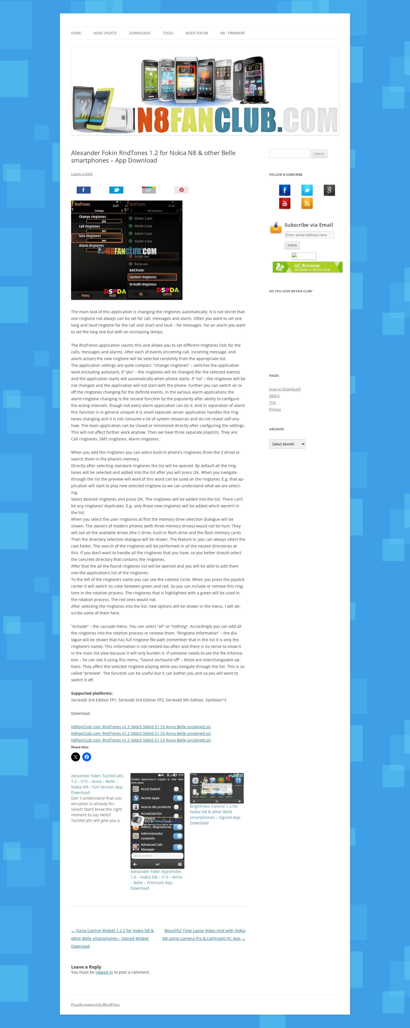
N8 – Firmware (232, 33)
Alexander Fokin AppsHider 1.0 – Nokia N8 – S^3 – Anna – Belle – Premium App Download (156, 880)
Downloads (140, 33)
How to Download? (285, 389)
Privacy (275, 409)
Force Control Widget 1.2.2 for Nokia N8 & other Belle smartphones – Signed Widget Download (112, 938)
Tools (168, 33)
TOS (272, 402)
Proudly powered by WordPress (95, 1004)
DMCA (274, 395)
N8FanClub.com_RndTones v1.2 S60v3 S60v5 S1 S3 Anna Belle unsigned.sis (141, 726)
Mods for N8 (197, 33)
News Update (105, 33)
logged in (104, 972)
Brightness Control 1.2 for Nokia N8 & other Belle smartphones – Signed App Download (215, 814)
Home (76, 33)
